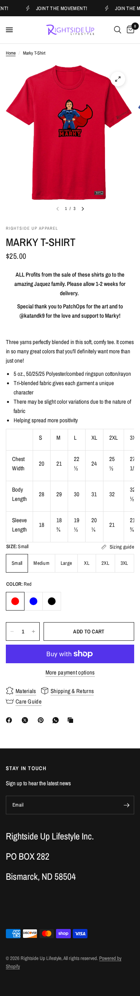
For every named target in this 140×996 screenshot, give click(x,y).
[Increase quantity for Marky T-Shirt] (33, 631)
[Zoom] (117, 79)
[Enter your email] (126, 805)
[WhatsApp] (57, 720)
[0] (129, 29)
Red (15, 601)
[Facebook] (10, 720)
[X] (26, 720)
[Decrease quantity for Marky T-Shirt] (12, 631)
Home (11, 53)
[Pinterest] (42, 720)
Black (51, 601)
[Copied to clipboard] (72, 720)
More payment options (70, 672)
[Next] (82, 208)
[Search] (117, 29)
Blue (33, 601)
